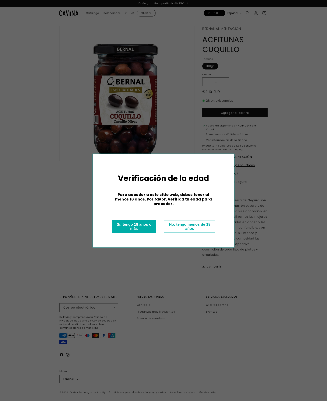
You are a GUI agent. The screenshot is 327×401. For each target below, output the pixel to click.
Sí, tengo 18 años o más (134, 226)
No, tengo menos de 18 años (189, 226)
